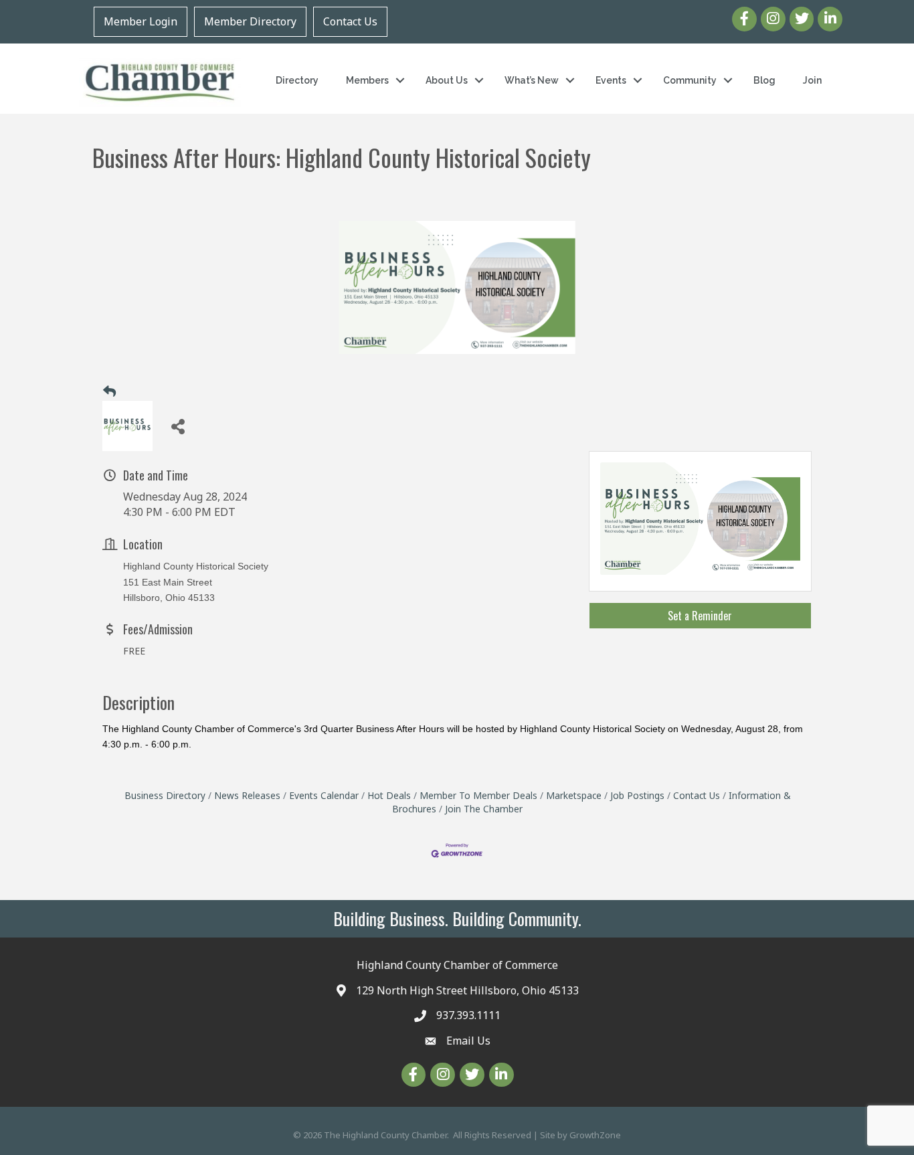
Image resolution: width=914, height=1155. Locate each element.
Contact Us (350, 21)
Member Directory (250, 21)
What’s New (532, 80)
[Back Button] (109, 391)
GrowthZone (595, 1135)
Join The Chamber (484, 808)
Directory (297, 80)
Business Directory (164, 795)
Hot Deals (389, 795)
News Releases (247, 795)
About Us (447, 80)
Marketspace (574, 795)
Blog (764, 80)
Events (611, 80)
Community (690, 80)
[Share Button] (178, 426)
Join (812, 80)
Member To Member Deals (478, 795)
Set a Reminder (700, 616)
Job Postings (637, 795)
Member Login (140, 21)
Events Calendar (324, 795)
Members (367, 80)
